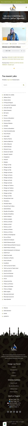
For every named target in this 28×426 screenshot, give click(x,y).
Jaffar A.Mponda (8, 144)
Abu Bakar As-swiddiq (9, 94)
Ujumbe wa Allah (7, 270)
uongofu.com (7, 421)
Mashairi (6, 159)
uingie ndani (9, 79)
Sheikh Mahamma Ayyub (9, 242)
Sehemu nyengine (8, 219)
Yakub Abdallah (7, 299)
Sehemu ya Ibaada (8, 221)
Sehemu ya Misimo (8, 229)
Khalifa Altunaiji (7, 146)
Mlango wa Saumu (8, 172)
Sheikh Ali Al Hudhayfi (9, 239)
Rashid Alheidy (7, 208)
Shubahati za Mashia (8, 258)
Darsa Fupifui (7, 120)
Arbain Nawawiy (7, 110)
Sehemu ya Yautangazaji (9, 234)
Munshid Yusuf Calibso (9, 206)
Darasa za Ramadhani (9, 118)
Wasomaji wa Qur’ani (9, 296)
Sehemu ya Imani (8, 224)
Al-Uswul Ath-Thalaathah (10, 105)
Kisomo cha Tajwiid (8, 151)
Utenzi (5, 278)
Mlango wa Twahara (8, 185)
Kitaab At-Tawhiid (8, 154)
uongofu (6, 43)
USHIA (5, 313)
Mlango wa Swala (8, 180)
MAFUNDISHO (7, 310)
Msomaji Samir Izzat (8, 198)
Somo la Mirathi (7, 260)
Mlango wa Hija (7, 164)
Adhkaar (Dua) (7, 97)
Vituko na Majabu (8, 289)
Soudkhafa (6, 263)
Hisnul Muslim (7, 133)
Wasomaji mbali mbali (9, 294)
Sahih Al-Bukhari (8, 216)
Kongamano (6, 157)
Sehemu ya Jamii (7, 226)
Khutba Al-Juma (7, 149)
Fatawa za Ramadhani (9, 128)
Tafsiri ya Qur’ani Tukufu (9, 265)
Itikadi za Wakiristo (8, 141)
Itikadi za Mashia (8, 138)
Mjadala (6, 162)
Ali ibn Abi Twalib (8, 107)
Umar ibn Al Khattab (8, 273)
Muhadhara (6, 201)
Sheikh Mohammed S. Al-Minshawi (12, 250)
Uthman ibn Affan (8, 281)
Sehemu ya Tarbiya (8, 232)
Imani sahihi (6, 136)
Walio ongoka (7, 291)
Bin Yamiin (6, 113)
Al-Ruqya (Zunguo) (8, 102)
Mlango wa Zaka (8, 193)
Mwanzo (6, 307)
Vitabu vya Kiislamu (8, 283)
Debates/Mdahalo (8, 123)
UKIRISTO (6, 316)
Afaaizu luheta (7, 100)
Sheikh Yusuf (7, 252)
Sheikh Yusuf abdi (8, 255)
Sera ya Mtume (7, 237)
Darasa (5, 115)
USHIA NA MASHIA (8, 276)
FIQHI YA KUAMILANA (9, 131)
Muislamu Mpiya (8, 203)
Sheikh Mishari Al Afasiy (9, 247)
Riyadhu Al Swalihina (9, 211)
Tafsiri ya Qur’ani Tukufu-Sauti (11, 268)
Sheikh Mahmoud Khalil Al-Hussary (12, 245)
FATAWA (6, 125)
